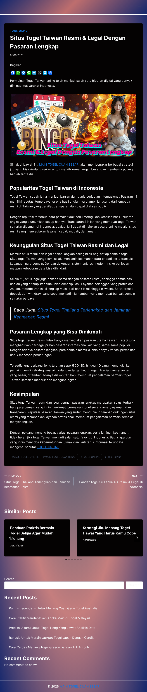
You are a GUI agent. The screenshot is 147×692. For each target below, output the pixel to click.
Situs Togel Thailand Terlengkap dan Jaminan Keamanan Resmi (37, 481)
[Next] (137, 538)
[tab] (66, 559)
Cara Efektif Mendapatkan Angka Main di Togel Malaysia (50, 618)
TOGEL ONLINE (18, 31)
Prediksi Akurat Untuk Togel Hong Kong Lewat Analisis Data (52, 628)
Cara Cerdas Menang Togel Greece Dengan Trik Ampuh (49, 647)
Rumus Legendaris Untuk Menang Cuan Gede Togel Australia (53, 608)
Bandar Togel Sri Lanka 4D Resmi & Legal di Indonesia (111, 481)
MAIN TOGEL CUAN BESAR (59, 164)
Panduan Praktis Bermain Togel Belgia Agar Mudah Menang (32, 533)
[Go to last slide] (10, 538)
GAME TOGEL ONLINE (25, 456)
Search (9, 579)
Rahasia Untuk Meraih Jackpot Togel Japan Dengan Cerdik (51, 637)
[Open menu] (139, 7)
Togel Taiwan (113, 456)
